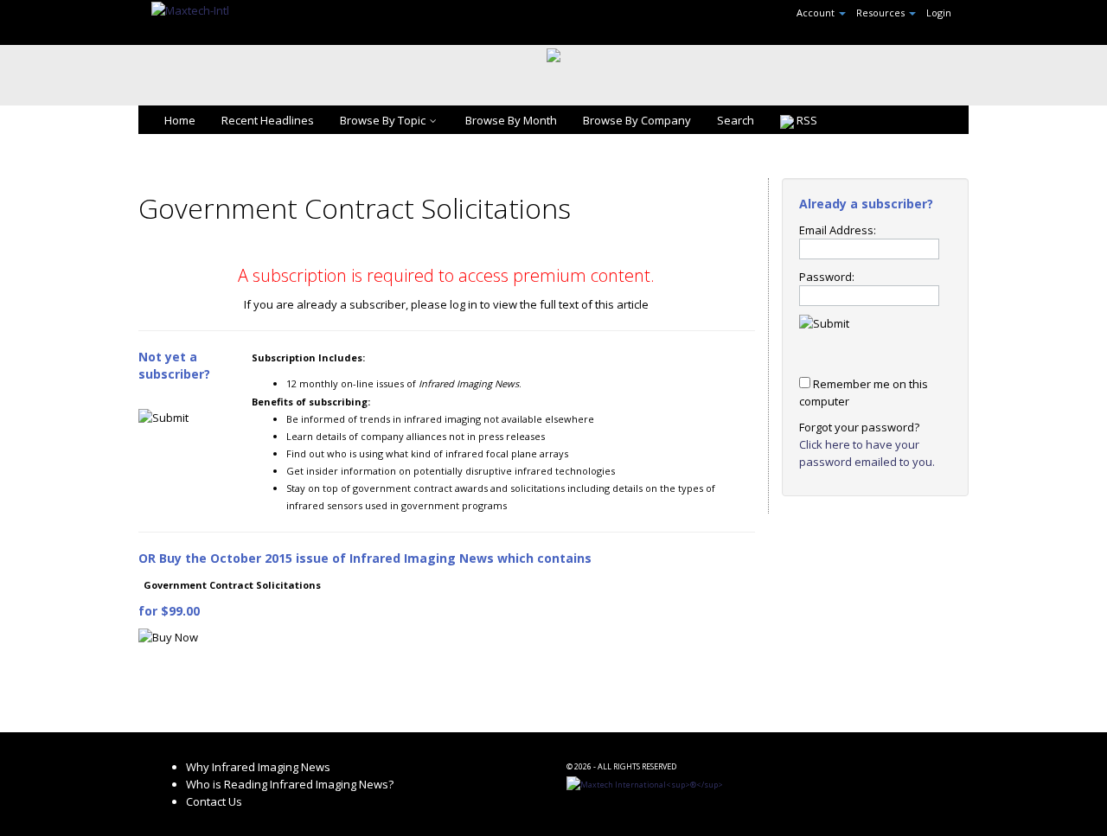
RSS (805, 120)
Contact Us (214, 801)
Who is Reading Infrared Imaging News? (290, 784)
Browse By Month (511, 120)
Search (735, 120)
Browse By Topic (383, 120)
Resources (881, 12)
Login (938, 12)
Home (179, 120)
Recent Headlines (267, 120)
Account (817, 12)
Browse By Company (637, 120)
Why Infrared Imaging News (258, 767)
